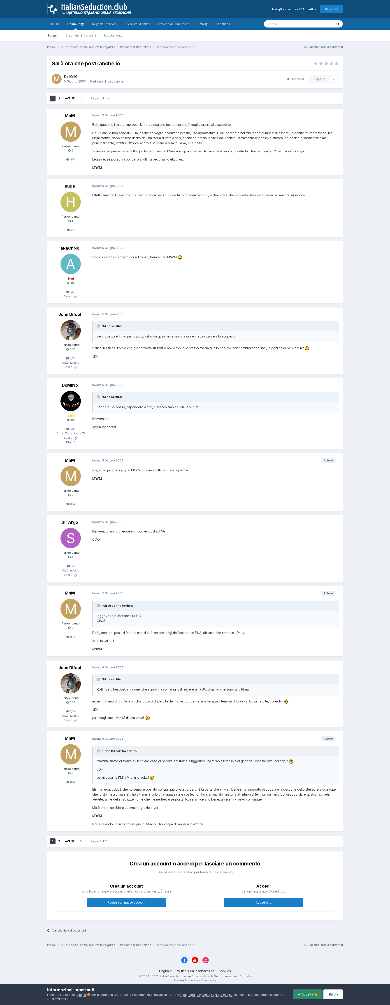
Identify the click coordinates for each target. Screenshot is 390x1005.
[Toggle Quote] (99, 326)
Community (75, 24)
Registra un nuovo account (126, 902)
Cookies (224, 971)
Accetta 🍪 (309, 994)
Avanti (70, 98)
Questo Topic (318, 23)
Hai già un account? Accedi (293, 9)
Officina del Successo (173, 24)
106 (72, 420)
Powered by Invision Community (195, 980)
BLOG (55, 24)
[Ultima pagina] (81, 98)
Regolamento (113, 35)
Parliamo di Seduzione (107, 81)
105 (72, 283)
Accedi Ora (264, 902)
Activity (202, 24)
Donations (223, 24)
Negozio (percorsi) (105, 24)
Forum (53, 35)
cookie (81, 994)
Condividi (296, 79)
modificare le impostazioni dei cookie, (206, 994)
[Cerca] (338, 24)
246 (72, 349)
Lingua (164, 971)
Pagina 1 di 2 (99, 98)
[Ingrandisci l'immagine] (180, 257)
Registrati (331, 9)
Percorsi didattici (138, 24)
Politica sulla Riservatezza (195, 971)
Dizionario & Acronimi (81, 35)
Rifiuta (333, 994)
